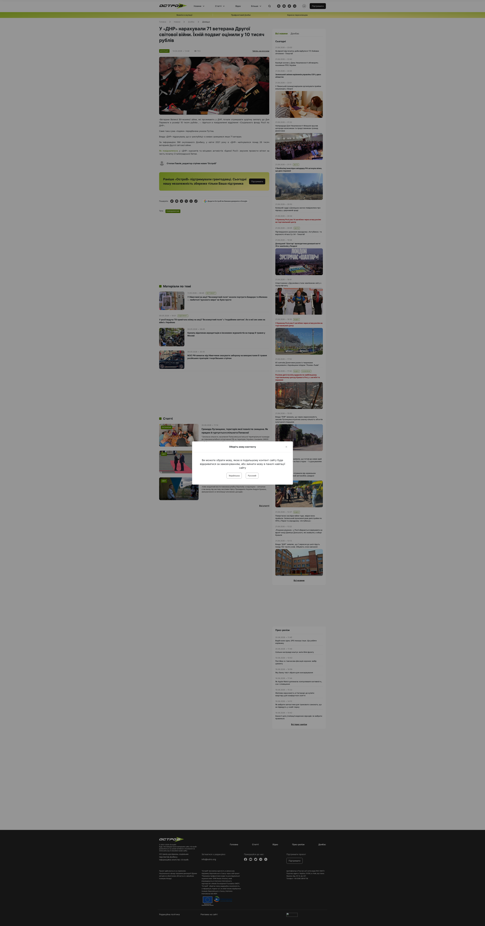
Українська (234, 475)
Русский (252, 475)
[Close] (286, 446)
